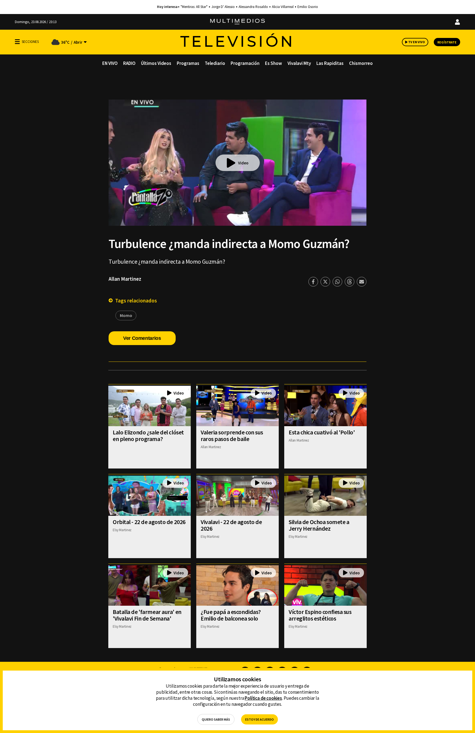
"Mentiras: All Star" (194, 7)
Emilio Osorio (307, 7)
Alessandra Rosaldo (253, 7)
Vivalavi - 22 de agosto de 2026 (231, 525)
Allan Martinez (125, 278)
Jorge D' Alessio (223, 7)
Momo (126, 315)
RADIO (129, 63)
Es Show (273, 63)
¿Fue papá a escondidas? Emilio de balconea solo (231, 615)
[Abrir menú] (17, 42)
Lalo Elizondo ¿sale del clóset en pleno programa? (148, 435)
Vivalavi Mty (299, 63)
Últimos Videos (156, 63)
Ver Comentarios (142, 338)
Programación (245, 63)
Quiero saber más (216, 719)
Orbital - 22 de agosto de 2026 (149, 522)
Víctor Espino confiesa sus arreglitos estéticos (320, 615)
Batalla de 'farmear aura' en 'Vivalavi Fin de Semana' (147, 615)
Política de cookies (263, 698)
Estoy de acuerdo (259, 719)
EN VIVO (110, 63)
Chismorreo (361, 63)
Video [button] (243, 163)
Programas (188, 63)
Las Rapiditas (330, 63)
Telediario (215, 63)
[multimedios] (237, 22)
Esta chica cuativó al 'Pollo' (322, 432)
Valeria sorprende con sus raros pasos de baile (232, 435)
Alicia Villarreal (283, 7)
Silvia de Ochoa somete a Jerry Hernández (319, 525)
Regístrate (447, 42)
